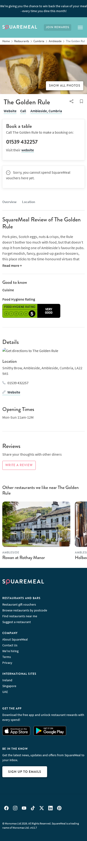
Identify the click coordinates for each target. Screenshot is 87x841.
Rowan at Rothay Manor (23, 557)
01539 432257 (18, 382)
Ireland (7, 680)
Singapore (9, 686)
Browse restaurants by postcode (24, 610)
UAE (5, 692)
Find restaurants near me (19, 616)
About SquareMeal (15, 639)
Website (10, 111)
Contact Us (9, 645)
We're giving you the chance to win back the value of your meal (43, 8)
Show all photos (64, 86)
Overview (9, 202)
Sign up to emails (24, 771)
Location (28, 202)
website (27, 150)
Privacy (7, 663)
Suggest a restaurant (16, 622)
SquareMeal (19, 27)
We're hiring (10, 651)
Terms (6, 657)
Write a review (19, 465)
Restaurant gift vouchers (19, 604)
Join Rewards (57, 27)
